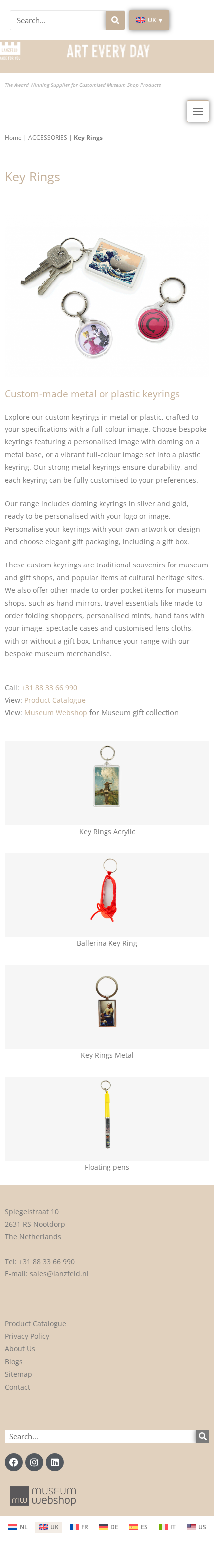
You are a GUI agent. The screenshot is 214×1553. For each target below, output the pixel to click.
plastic (151, 417)
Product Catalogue (35, 1323)
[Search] (115, 20)
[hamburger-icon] (198, 111)
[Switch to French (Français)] (79, 1527)
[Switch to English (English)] (48, 1527)
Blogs (14, 1361)
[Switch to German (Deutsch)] (109, 1527)
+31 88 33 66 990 (47, 1261)
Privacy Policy (27, 1336)
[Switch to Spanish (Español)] (138, 1527)
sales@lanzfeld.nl (59, 1273)
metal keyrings (96, 467)
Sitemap (18, 1374)
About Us (20, 1348)
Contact (17, 1387)
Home (13, 137)
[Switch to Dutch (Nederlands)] (18, 1527)
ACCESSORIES (47, 137)
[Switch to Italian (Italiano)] (167, 1527)
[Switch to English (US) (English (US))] (196, 1527)
